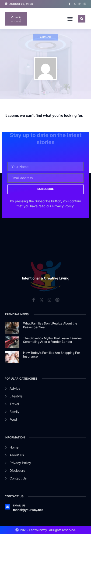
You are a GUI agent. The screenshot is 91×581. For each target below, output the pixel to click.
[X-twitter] (74, 4)
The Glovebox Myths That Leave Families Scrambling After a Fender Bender (52, 340)
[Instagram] (79, 4)
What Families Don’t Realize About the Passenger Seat (50, 325)
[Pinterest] (85, 4)
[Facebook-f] (69, 4)
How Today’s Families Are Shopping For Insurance (51, 354)
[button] (70, 19)
